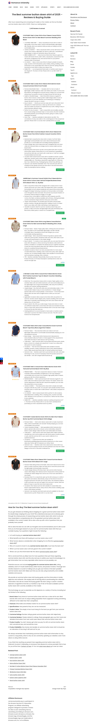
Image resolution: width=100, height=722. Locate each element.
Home (10, 7)
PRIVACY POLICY (76, 93)
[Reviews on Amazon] (15, 379)
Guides (32, 7)
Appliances (73, 73)
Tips (72, 76)
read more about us (45, 646)
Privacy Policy (74, 20)
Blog (21, 7)
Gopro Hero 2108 (75, 40)
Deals (26, 7)
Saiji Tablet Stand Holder (78, 43)
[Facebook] (1, 359)
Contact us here (26, 646)
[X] (1, 361)
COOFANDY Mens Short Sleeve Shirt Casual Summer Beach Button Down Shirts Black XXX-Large (42, 461)
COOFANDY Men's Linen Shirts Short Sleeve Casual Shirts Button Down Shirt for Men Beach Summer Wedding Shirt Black (42, 37)
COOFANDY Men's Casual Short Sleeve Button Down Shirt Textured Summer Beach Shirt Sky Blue (42, 368)
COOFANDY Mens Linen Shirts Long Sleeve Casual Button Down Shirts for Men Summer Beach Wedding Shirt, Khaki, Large (42, 224)
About (72, 23)
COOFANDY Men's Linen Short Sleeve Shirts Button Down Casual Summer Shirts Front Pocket (41, 85)
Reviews (16, 7)
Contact (73, 26)
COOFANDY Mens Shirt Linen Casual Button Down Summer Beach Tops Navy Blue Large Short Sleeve (42, 327)
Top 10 (37, 7)
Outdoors (74, 84)
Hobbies (73, 82)
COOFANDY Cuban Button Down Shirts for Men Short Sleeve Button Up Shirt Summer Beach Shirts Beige (43, 418)
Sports (72, 79)
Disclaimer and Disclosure (78, 17)
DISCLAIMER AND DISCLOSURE (71, 7)
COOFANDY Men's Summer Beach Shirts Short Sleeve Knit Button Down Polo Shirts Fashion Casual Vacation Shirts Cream (42, 134)
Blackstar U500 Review (77, 37)
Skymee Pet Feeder (76, 34)
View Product (60, 75)
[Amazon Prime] (62, 262)
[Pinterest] (1, 363)
